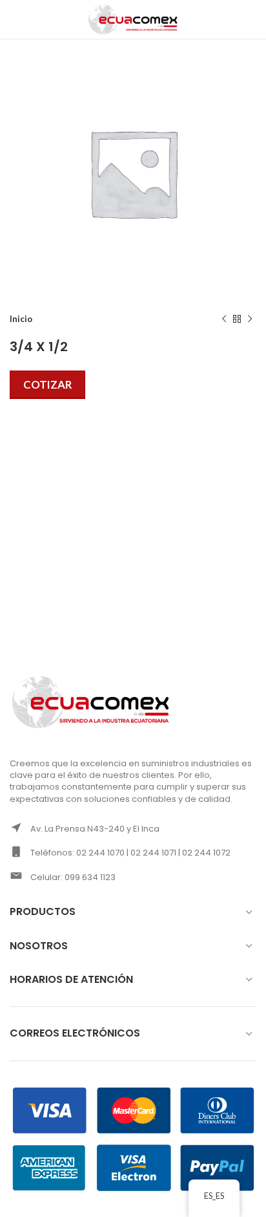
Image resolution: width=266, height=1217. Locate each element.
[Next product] (249, 319)
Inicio (21, 319)
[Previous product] (224, 319)
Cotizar (47, 384)
